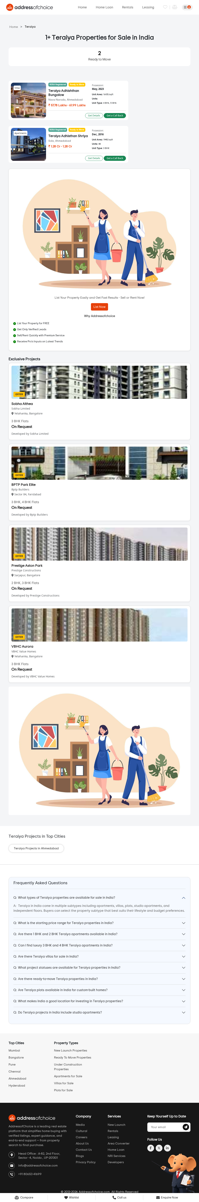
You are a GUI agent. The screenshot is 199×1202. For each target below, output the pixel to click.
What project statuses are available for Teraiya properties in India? (66, 967)
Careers (81, 1137)
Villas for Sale (63, 1083)
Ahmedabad (17, 1078)
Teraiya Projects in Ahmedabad (36, 848)
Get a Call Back (115, 115)
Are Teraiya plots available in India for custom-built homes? (60, 990)
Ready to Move (99, 56)
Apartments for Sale (68, 1076)
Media (80, 1124)
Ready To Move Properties (72, 1057)
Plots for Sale (63, 1090)
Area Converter (119, 1143)
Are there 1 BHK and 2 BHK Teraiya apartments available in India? (65, 934)
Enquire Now (169, 1197)
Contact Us (84, 1149)
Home (82, 7)
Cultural (81, 1131)
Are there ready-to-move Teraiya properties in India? (55, 979)
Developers (116, 1162)
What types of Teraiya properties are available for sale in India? (64, 897)
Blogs (80, 1156)
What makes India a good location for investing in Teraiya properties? (68, 1001)
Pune (12, 1064)
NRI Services (116, 1156)
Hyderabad (17, 1085)
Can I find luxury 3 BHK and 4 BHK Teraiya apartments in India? (63, 945)
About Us (82, 1143)
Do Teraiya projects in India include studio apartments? (57, 1012)
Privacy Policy (86, 1162)
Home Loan (104, 7)
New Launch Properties (70, 1050)
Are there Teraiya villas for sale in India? (46, 956)
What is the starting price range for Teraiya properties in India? (63, 923)
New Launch (116, 1124)
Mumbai (14, 1050)
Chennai (15, 1071)
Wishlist (73, 1197)
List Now (99, 306)
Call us (121, 1197)
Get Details (94, 115)
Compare (26, 1197)
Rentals (127, 7)
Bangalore (16, 1057)
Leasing (148, 7)
